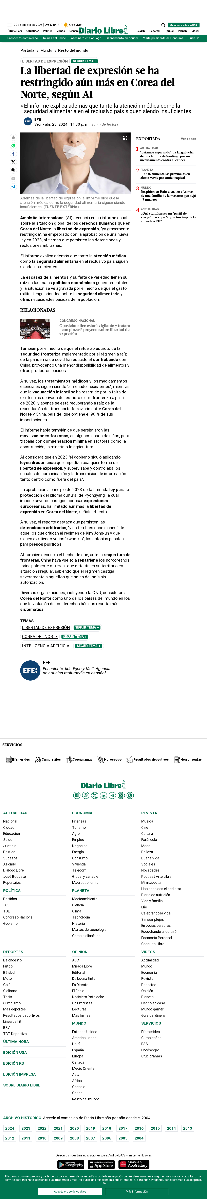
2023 (25, 1128)
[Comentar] (13, 170)
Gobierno (10, 924)
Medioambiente (84, 899)
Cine (144, 828)
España (78, 1050)
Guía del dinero (153, 1015)
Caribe (77, 1093)
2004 (139, 1138)
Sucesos (10, 858)
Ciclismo (10, 991)
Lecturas (79, 1009)
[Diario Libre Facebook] (76, 795)
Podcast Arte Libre (156, 877)
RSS (144, 1044)
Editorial (78, 973)
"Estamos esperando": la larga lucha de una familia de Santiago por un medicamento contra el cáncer (166, 156)
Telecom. (79, 870)
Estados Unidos (84, 1032)
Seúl (37, 124)
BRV (6, 1028)
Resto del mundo (85, 1099)
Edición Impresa (19, 1074)
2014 (171, 1128)
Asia (75, 1075)
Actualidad (32, 31)
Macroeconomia (85, 883)
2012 (9, 1138)
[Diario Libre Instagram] (85, 795)
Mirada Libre (82, 966)
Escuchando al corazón (159, 932)
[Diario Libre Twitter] (94, 795)
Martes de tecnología (89, 930)
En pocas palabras (156, 926)
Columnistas (82, 1003)
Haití (76, 1044)
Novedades (150, 870)
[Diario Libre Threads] (121, 795)
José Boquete (14, 877)
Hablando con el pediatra (161, 889)
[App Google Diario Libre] (71, 1164)
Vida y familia (152, 901)
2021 (58, 1128)
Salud (7, 840)
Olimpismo (12, 1003)
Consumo (80, 858)
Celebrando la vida (156, 913)
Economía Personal (156, 938)
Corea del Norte (40, 637)
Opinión (169, 31)
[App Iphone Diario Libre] (101, 1164)
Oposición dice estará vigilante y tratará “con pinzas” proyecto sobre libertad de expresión (94, 330)
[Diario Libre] (103, 29)
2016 (139, 1128)
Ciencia (78, 905)
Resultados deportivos (21, 1015)
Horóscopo (150, 1050)
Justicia (9, 846)
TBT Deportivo (15, 1034)
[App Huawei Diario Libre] (133, 1164)
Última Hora (14, 31)
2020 (74, 1128)
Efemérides (150, 1032)
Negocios (80, 846)
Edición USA (15, 1052)
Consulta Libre (152, 944)
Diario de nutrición (155, 895)
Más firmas (81, 1015)
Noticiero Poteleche (88, 997)
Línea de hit (12, 1022)
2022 (42, 1128)
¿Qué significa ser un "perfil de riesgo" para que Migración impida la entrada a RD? (168, 217)
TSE (6, 911)
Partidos (10, 899)
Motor (8, 979)
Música (147, 821)
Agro (76, 834)
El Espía (78, 991)
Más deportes (14, 1009)
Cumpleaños (151, 1038)
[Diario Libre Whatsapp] (130, 795)
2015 (155, 1128)
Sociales (148, 864)
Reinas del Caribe (54, 38)
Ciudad (8, 828)
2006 (106, 1138)
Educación (11, 834)
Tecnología (81, 917)
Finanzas (79, 821)
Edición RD (13, 1063)
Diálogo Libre (13, 870)
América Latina (84, 1038)
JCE (6, 905)
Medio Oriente (83, 1069)
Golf (6, 985)
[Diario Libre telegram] (112, 795)
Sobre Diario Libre (21, 1085)
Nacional (10, 821)
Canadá (78, 1062)
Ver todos (188, 139)
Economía (75, 31)
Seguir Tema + (84, 61)
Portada (27, 50)
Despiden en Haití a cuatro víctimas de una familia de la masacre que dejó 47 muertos (168, 195)
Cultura (147, 834)
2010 (42, 1138)
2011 (25, 1138)
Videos (195, 31)
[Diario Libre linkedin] (103, 795)
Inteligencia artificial (47, 646)
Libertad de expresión (46, 628)
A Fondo (9, 864)
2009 (58, 1138)
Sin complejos (152, 919)
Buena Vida (150, 858)
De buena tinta (83, 979)
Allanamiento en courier (122, 38)
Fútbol (8, 966)
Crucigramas (151, 1056)
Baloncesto (12, 960)
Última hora (16, 1041)
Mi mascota (151, 883)
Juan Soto (196, 38)
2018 (106, 1128)
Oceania (78, 1087)
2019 (90, 1128)
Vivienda (79, 864)
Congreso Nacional (77, 321)
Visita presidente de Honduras (163, 38)
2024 (9, 1128)
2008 (74, 1138)
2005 (122, 1138)
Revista (141, 31)
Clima (76, 911)
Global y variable (85, 877)
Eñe (144, 907)
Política (47, 31)
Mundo (60, 31)
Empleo (78, 840)
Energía (78, 852)
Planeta (183, 31)
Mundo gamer (152, 1009)
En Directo (80, 985)
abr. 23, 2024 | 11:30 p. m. (67, 124)
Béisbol (9, 973)
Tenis (7, 997)
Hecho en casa (153, 1003)
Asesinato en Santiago (86, 38)
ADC (75, 960)
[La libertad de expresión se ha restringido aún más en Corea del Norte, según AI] (13, 146)
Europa (77, 1056)
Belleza (147, 852)
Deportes (155, 31)
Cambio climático (86, 936)
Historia (78, 924)
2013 (187, 1128)
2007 (90, 1138)
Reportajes (12, 883)
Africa (77, 1081)
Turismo (79, 828)
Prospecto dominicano (22, 38)
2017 (122, 1128)
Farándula (149, 840)
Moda (145, 846)
